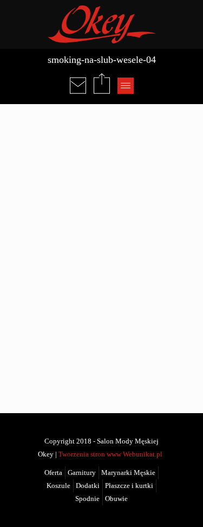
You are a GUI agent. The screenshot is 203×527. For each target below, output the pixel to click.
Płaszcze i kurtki (129, 486)
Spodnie (87, 499)
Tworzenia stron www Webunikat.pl (110, 454)
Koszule (58, 486)
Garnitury (82, 473)
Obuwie (116, 499)
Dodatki (88, 486)
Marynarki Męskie (128, 473)
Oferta (53, 473)
